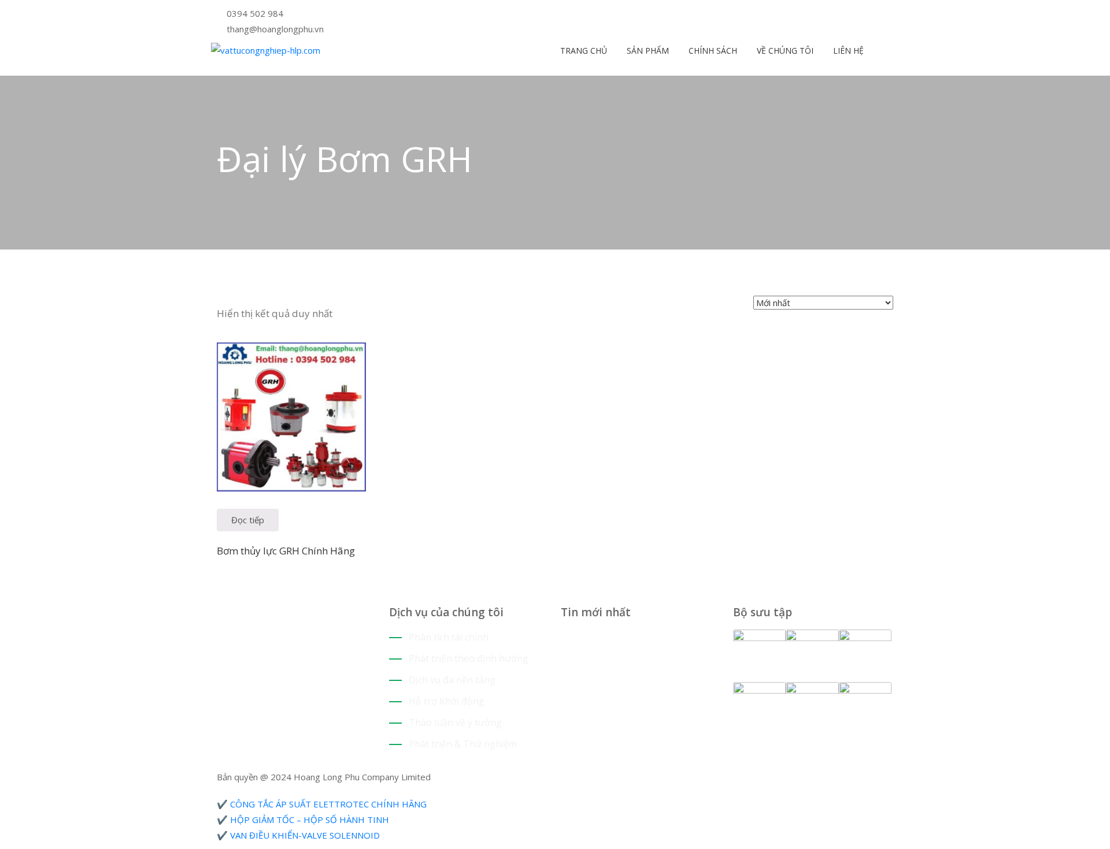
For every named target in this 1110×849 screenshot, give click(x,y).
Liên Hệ (847, 50)
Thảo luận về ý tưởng (455, 722)
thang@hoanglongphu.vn (275, 29)
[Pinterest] (572, 14)
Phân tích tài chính (449, 637)
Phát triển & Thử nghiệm (463, 744)
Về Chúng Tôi (783, 50)
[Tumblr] (254, 616)
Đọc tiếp (247, 520)
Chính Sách (711, 50)
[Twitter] (564, 14)
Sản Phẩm (646, 50)
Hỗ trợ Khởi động (446, 701)
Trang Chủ (582, 50)
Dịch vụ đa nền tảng (452, 679)
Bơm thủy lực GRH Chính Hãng (286, 550)
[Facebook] (581, 14)
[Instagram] (590, 14)
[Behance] (263, 616)
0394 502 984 (255, 13)
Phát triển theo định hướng (468, 658)
